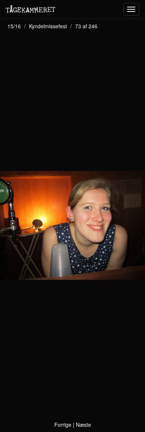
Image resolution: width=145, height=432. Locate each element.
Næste (83, 424)
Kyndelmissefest (48, 26)
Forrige (62, 424)
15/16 (14, 26)
